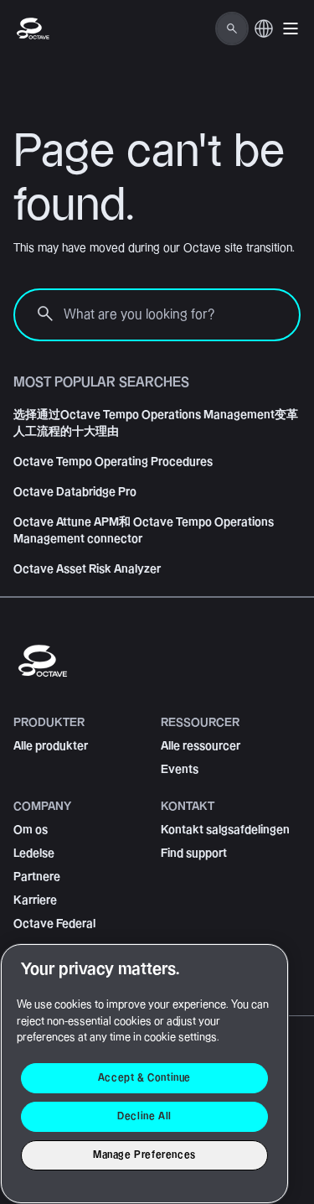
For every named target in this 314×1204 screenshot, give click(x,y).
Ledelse (33, 853)
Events (179, 770)
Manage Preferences (144, 1155)
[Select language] (264, 37)
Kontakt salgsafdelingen (225, 830)
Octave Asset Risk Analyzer (87, 569)
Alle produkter (50, 746)
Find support (194, 853)
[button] (291, 28)
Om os (30, 830)
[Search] (232, 28)
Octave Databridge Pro (74, 492)
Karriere (35, 900)
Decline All (144, 1116)
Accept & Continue (144, 1077)
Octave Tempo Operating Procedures (113, 462)
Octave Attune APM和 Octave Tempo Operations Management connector (143, 530)
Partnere (36, 877)
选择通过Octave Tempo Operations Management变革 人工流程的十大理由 (155, 423)
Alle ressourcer (200, 746)
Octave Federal (54, 924)
